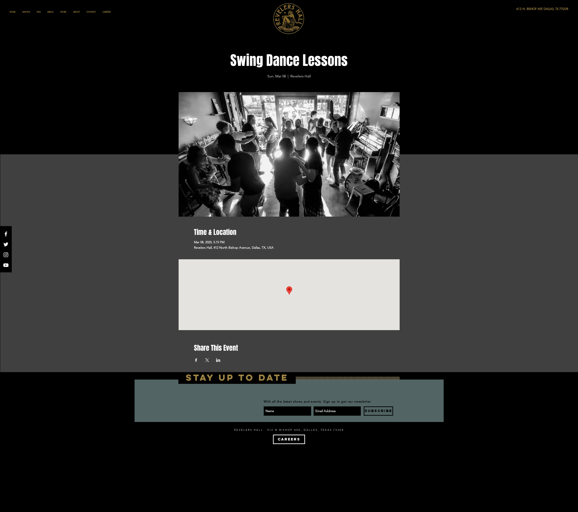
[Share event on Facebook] (196, 360)
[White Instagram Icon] (6, 255)
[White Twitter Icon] (6, 244)
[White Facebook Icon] (6, 234)
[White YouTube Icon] (6, 265)
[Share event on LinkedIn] (218, 360)
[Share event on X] (207, 360)
